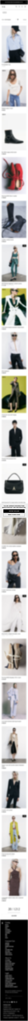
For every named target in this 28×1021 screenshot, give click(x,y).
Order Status (8, 953)
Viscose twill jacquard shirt (9, 458)
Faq (6, 948)
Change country (9, 969)
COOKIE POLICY (8, 975)
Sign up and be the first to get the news (14, 2)
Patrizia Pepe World (10, 963)
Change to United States (14, 514)
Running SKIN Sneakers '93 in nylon (11, 677)
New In (6, 924)
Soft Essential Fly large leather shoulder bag (13, 502)
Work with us (8, 966)
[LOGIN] (19, 6)
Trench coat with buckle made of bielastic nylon (13, 766)
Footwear (7, 929)
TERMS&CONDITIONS (9, 978)
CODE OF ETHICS (8, 980)
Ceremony (7, 932)
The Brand (7, 960)
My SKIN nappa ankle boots (9, 152)
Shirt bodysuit (5, 371)
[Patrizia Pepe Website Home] (4, 6)
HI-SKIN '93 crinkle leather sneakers (11, 546)
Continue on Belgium (14, 511)
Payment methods (9, 946)
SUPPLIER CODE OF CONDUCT (11, 986)
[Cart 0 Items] (25, 6)
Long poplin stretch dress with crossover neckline (12, 898)
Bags (6, 928)
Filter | (6, 19)
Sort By (24, 19)
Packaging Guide (9, 968)
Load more (14, 915)
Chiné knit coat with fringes (9, 415)
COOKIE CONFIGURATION (10, 983)
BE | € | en (8, 998)
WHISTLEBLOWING (9, 985)
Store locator (8, 954)
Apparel (7, 926)
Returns (7, 944)
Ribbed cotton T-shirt (7, 108)
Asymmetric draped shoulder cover (11, 634)
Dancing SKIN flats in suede (9, 196)
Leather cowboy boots (8, 239)
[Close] (26, 2)
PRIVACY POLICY (8, 977)
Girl (6, 936)
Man (6, 934)
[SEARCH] (16, 6)
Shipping (7, 943)
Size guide (7, 951)
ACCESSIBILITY (8, 981)
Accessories (8, 931)
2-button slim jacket (7, 810)
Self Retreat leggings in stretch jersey (12, 283)
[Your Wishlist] (22, 6)
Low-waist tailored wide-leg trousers (11, 721)
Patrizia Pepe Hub (9, 965)
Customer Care (9, 949)
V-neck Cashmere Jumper (9, 590)
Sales (6, 937)
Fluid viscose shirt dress (8, 854)
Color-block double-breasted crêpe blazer (13, 327)
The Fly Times (8, 961)
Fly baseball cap (6, 64)
